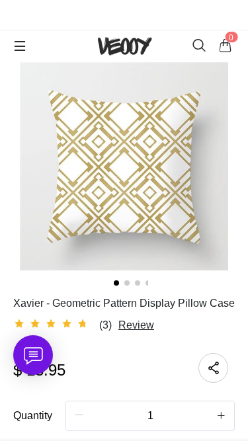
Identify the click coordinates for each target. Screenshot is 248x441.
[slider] (53, 324)
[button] (79, 415)
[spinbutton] (150, 416)
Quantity (32, 415)
